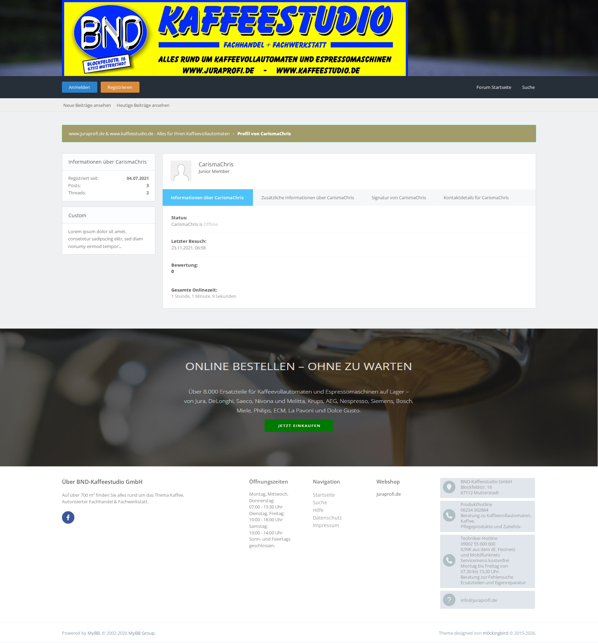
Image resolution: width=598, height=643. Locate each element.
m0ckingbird (495, 633)
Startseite (324, 495)
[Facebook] (68, 518)
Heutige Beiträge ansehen (143, 105)
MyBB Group (141, 633)
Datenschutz (327, 517)
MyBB (94, 633)
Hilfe (318, 510)
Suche (528, 87)
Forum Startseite (494, 87)
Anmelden (79, 87)
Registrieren (120, 87)
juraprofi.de (389, 494)
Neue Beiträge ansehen (87, 105)
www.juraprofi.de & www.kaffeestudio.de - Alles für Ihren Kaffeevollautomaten (149, 133)
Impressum (326, 525)
